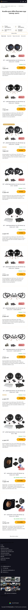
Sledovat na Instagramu (11, 593)
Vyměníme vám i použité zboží (7, 551)
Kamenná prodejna (5, 548)
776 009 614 (5, 568)
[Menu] (25, 1)
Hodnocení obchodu (5, 558)
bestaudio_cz (5, 572)
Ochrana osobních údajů (6, 554)
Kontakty (2, 546)
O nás (2, 545)
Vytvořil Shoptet (15, 602)
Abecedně (23, 36)
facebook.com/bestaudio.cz (9, 570)
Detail (21, 67)
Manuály (2, 556)
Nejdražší (9, 36)
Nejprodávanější (16, 36)
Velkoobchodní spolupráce (6, 549)
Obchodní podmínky (5, 553)
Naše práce (3, 559)
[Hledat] (20, 1)
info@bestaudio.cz (7, 566)
